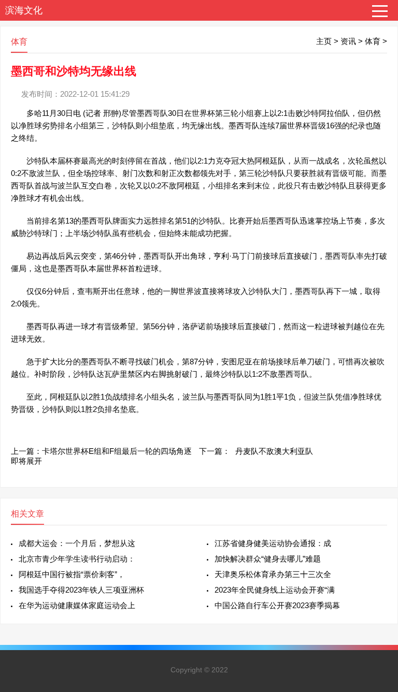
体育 (372, 41)
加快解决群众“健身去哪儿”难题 (268, 558)
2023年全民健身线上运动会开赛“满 (275, 589)
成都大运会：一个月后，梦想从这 (77, 543)
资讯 (348, 41)
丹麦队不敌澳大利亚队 (274, 451)
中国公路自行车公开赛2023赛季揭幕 (277, 605)
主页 (324, 41)
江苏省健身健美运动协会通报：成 (273, 543)
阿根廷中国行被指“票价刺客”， (72, 574)
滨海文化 (23, 10)
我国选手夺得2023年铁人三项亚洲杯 (81, 589)
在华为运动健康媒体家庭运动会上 (77, 605)
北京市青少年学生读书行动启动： (77, 558)
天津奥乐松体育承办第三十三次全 (273, 574)
